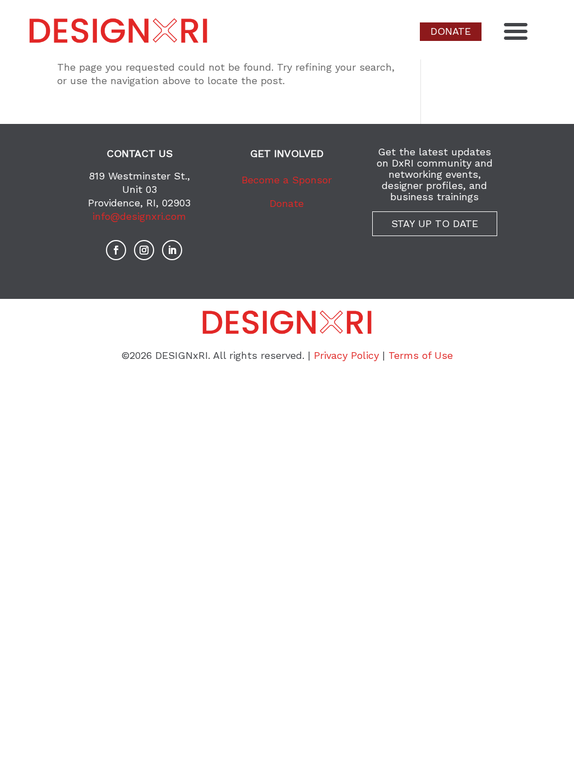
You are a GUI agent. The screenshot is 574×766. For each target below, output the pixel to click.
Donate (287, 203)
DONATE (450, 31)
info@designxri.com (139, 216)
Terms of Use (420, 355)
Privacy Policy (346, 355)
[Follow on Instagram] (144, 250)
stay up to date (434, 223)
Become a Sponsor (287, 180)
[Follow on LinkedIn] (172, 250)
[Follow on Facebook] (116, 250)
